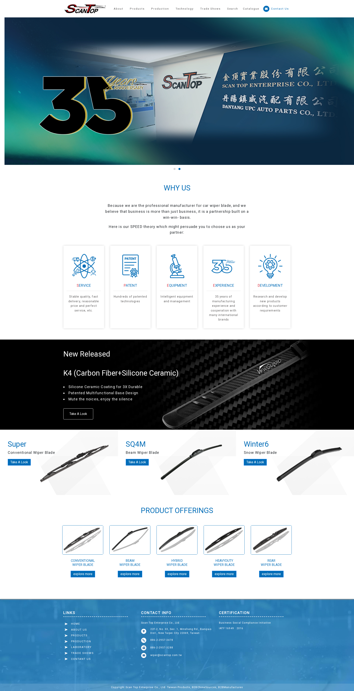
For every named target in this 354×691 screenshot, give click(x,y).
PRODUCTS (79, 635)
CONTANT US (81, 658)
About (118, 8)
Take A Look (78, 414)
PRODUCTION (81, 641)
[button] (160, 9)
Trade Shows (210, 8)
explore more (82, 574)
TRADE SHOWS (82, 653)
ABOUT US (79, 629)
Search (232, 8)
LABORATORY (81, 647)
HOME (75, 623)
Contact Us (280, 8)
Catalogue (251, 8)
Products (137, 8)
